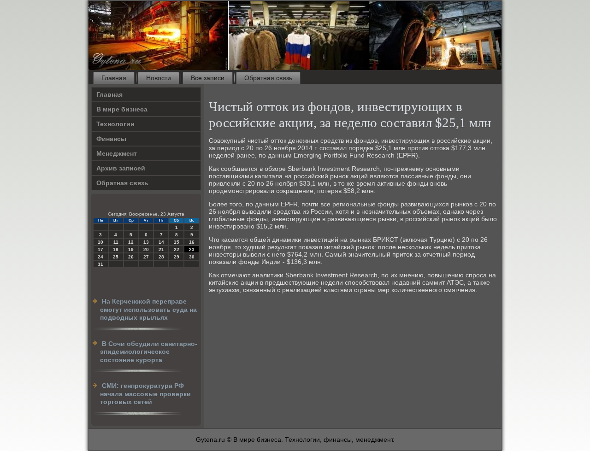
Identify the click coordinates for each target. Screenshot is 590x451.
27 (146, 256)
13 (146, 242)
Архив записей (120, 168)
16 (192, 242)
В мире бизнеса (122, 109)
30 (192, 256)
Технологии (115, 124)
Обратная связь (268, 78)
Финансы (111, 138)
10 (100, 242)
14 (161, 242)
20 (146, 249)
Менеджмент (116, 153)
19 (131, 249)
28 (161, 256)
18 (115, 249)
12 (131, 242)
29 (176, 256)
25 (115, 256)
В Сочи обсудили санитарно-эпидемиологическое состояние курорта (148, 351)
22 (176, 249)
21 (161, 249)
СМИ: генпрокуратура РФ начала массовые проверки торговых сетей (145, 393)
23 (192, 249)
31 (100, 264)
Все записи (207, 78)
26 (131, 256)
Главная (113, 78)
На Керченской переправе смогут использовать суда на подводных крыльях (148, 309)
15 (176, 242)
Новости (158, 78)
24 (100, 256)
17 (100, 249)
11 (115, 242)
